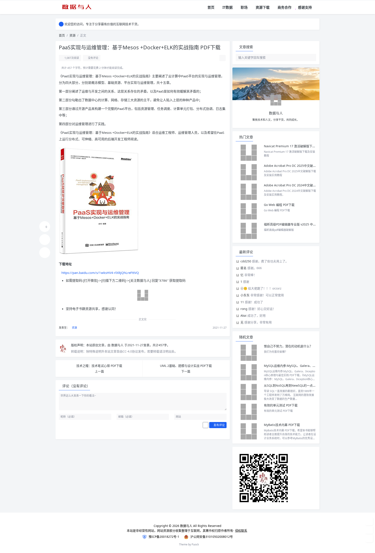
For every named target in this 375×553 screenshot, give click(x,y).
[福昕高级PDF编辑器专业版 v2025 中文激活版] (249, 231)
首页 (62, 35)
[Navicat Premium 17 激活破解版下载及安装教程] (249, 152)
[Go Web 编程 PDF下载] (249, 211)
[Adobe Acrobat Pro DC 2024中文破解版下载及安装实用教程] (249, 191)
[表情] (205, 425)
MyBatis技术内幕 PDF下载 (282, 425)
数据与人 (117, 345)
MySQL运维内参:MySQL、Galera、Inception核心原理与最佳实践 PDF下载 (315, 366)
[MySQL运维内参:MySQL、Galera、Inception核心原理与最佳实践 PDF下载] (249, 372)
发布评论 (219, 425)
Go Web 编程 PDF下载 (279, 205)
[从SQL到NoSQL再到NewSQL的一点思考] (249, 392)
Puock (195, 544)
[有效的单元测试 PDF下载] (249, 412)
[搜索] (316, 7)
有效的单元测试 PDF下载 (281, 405)
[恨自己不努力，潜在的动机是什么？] (249, 352)
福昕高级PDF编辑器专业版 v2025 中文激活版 (294, 224)
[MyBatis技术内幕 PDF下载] (249, 431)
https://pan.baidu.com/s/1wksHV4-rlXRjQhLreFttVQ (100, 272)
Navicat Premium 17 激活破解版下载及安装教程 (297, 146)
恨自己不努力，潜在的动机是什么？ (288, 346)
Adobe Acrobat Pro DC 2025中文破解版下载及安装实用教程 (305, 166)
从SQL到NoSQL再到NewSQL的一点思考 (291, 385)
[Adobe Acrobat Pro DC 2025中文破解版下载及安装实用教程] (249, 172)
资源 (72, 35)
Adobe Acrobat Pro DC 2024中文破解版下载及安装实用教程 (305, 185)
